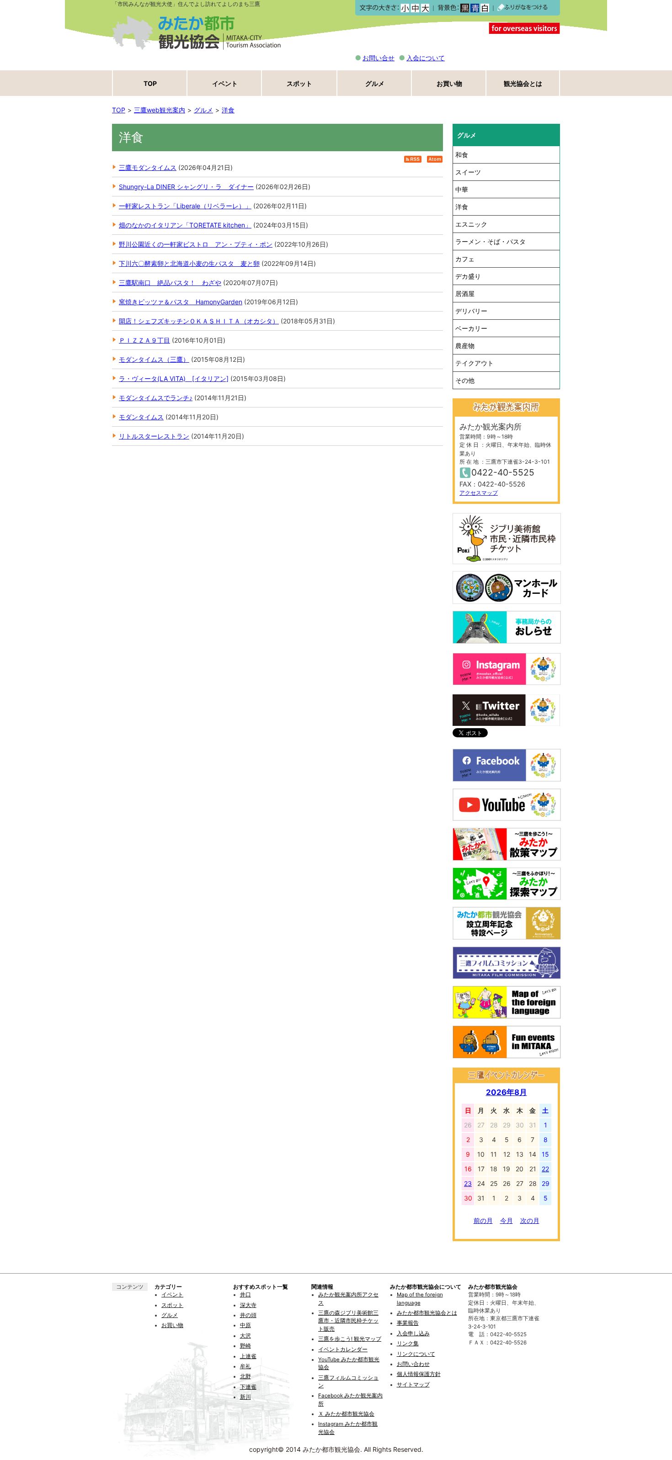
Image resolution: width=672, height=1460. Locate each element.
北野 (245, 1376)
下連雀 (248, 1387)
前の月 (483, 1220)
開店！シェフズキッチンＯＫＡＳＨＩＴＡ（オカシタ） (199, 321)
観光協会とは (523, 83)
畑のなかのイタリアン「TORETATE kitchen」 (185, 225)
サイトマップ (413, 1384)
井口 (245, 1294)
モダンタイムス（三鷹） (154, 359)
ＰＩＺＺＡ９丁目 (144, 340)
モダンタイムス (141, 417)
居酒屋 (465, 293)
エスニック (471, 224)
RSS (412, 159)
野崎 (245, 1346)
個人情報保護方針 (419, 1374)
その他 (465, 380)
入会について (425, 58)
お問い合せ (379, 58)
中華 (461, 189)
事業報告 (408, 1323)
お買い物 (449, 83)
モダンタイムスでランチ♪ (155, 398)
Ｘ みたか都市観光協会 (346, 1414)
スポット (299, 83)
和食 (461, 155)
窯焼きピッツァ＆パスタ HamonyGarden (180, 302)
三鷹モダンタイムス (147, 167)
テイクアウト (474, 363)
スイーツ (468, 172)
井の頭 (248, 1315)
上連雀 (248, 1356)
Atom (435, 159)
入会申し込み (413, 1333)
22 (545, 1169)
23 (468, 1183)
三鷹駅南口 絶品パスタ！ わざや (170, 282)
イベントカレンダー (343, 1349)
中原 (245, 1325)
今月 (506, 1220)
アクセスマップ (478, 492)
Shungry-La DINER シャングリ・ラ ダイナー (186, 186)
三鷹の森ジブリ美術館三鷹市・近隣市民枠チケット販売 (348, 1321)
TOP (150, 83)
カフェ (465, 259)
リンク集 (408, 1343)
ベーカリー (471, 328)
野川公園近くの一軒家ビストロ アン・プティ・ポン (195, 244)
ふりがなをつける (522, 7)
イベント (225, 83)
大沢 (245, 1336)
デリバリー (471, 311)
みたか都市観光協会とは (427, 1313)
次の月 (529, 1220)
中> (415, 8)
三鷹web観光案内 (159, 110)
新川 (245, 1397)
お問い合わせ (413, 1364)
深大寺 (248, 1305)
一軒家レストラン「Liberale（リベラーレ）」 (185, 206)
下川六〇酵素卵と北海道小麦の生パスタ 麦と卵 (189, 263)
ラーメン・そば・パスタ (490, 241)
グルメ (374, 83)
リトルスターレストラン (154, 436)
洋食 (228, 110)
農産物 (465, 345)
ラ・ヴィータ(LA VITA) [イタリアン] (174, 378)
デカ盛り (468, 276)
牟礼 (245, 1366)
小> (404, 8)
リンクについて (416, 1354)
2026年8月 (506, 1092)
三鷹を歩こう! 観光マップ (349, 1339)
